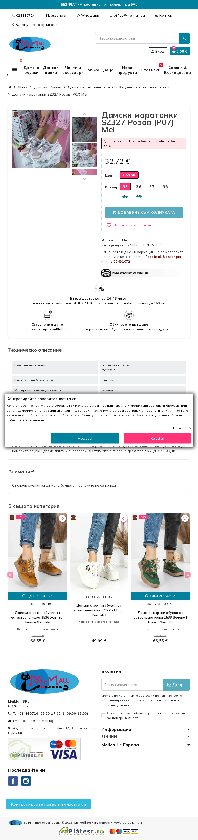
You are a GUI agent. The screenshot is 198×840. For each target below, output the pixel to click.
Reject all (157, 438)
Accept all (85, 438)
